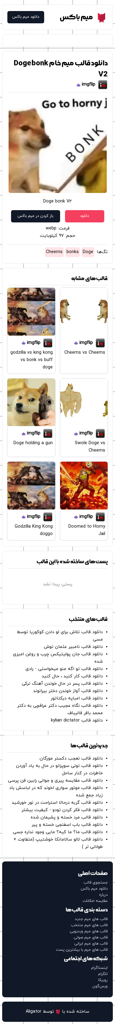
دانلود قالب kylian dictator (77, 720)
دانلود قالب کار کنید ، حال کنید (72, 676)
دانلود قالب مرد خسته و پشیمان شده (67, 817)
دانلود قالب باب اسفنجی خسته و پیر (67, 824)
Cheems (54, 252)
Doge (88, 252)
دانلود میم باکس (25, 17)
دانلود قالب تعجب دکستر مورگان (71, 758)
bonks (73, 252)
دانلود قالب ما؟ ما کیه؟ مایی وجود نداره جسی (58, 832)
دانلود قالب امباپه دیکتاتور (77, 698)
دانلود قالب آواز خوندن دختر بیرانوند (68, 691)
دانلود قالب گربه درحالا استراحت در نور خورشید (57, 802)
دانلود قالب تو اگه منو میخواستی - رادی (64, 669)
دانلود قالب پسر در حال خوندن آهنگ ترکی (62, 683)
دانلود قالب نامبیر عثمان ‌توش (73, 646)
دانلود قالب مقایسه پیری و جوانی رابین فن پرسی (55, 780)
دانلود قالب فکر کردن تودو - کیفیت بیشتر (62, 810)
